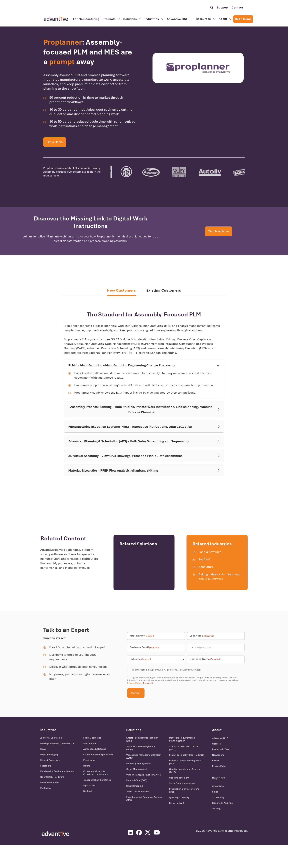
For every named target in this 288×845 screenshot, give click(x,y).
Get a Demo (243, 19)
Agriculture (206, 567)
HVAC (43, 749)
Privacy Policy (134, 683)
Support (222, 7)
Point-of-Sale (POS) (136, 780)
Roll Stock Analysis (222, 803)
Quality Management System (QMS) (184, 771)
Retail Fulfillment (49, 782)
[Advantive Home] (55, 19)
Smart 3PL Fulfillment (138, 791)
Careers (216, 743)
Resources (203, 19)
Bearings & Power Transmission (57, 743)
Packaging (45, 788)
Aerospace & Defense (94, 749)
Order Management (136, 769)
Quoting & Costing (179, 797)
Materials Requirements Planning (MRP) (182, 739)
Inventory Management (138, 763)
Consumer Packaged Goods (98, 754)
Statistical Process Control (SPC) (183, 748)
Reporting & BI (176, 803)
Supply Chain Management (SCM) (140, 748)
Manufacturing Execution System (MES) (144, 799)
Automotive (89, 743)
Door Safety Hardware (52, 777)
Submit (135, 693)
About (223, 19)
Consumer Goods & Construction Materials (95, 773)
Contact (237, 7)
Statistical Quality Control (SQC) (186, 755)
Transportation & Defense (97, 780)
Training (216, 808)
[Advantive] (55, 834)
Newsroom (218, 755)
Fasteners (45, 765)
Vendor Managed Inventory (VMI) (143, 774)
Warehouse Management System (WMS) (143, 756)
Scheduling (218, 797)
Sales (215, 791)
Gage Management (179, 777)
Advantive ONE (177, 19)
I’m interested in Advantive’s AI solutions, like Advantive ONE (165, 669)
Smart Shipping (134, 786)
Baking (86, 765)
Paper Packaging (49, 754)
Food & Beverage (209, 552)
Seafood (204, 559)
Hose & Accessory (50, 760)
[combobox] (190, 647)
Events (216, 760)
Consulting (218, 786)
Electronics (89, 760)
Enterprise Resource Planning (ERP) (142, 739)
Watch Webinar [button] (218, 231)
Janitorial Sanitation (51, 737)
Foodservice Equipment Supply (57, 771)
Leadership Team (221, 749)
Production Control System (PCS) (184, 790)
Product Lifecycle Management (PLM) (185, 762)
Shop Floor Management (182, 783)
